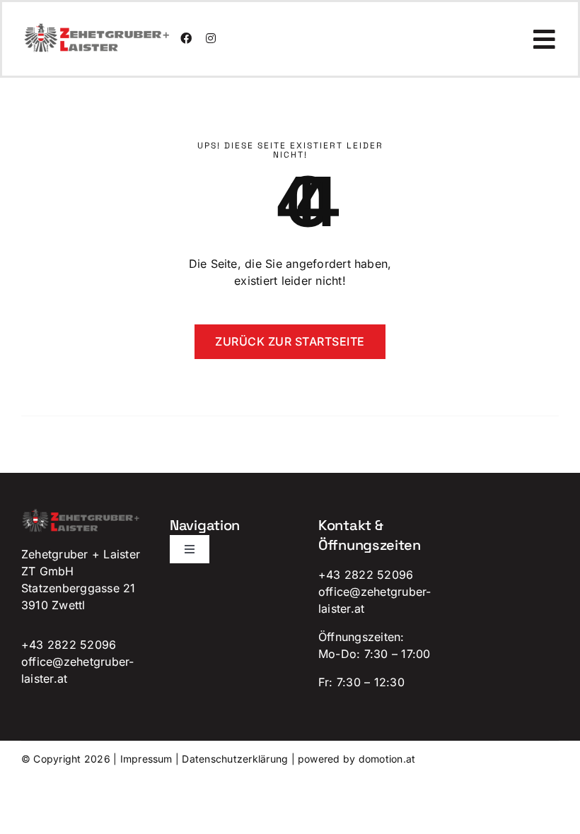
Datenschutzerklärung (235, 759)
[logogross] (97, 28)
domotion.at (387, 759)
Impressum (146, 759)
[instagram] (211, 38)
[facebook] (186, 38)
